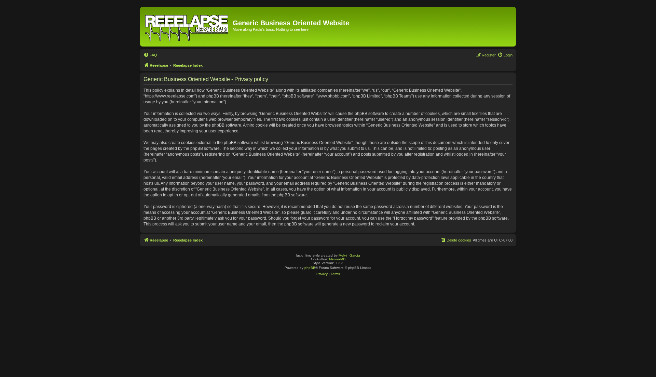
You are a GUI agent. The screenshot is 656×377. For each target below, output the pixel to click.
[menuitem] (150, 55)
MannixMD (337, 259)
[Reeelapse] (187, 27)
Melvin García (349, 255)
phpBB (309, 268)
